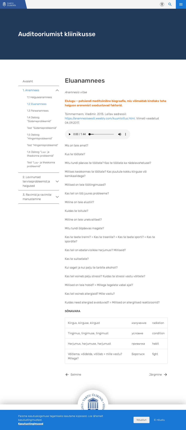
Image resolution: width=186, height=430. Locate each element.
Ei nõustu (159, 419)
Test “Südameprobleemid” (42, 128)
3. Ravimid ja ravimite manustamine (37, 197)
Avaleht (28, 81)
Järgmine (155, 374)
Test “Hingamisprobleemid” (42, 145)
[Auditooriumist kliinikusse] (9, 4)
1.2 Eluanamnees (36, 104)
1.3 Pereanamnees (37, 110)
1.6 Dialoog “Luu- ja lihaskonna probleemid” (40, 153)
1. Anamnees (31, 90)
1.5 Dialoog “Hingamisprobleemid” (39, 136)
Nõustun (141, 419)
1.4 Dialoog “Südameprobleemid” (39, 119)
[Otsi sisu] (170, 4)
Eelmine (76, 374)
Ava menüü (181, 4)
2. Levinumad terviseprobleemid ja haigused (36, 181)
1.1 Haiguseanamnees (39, 97)
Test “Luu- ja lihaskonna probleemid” (41, 164)
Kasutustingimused (30, 423)
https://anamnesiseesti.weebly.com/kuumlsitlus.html (100, 118)
